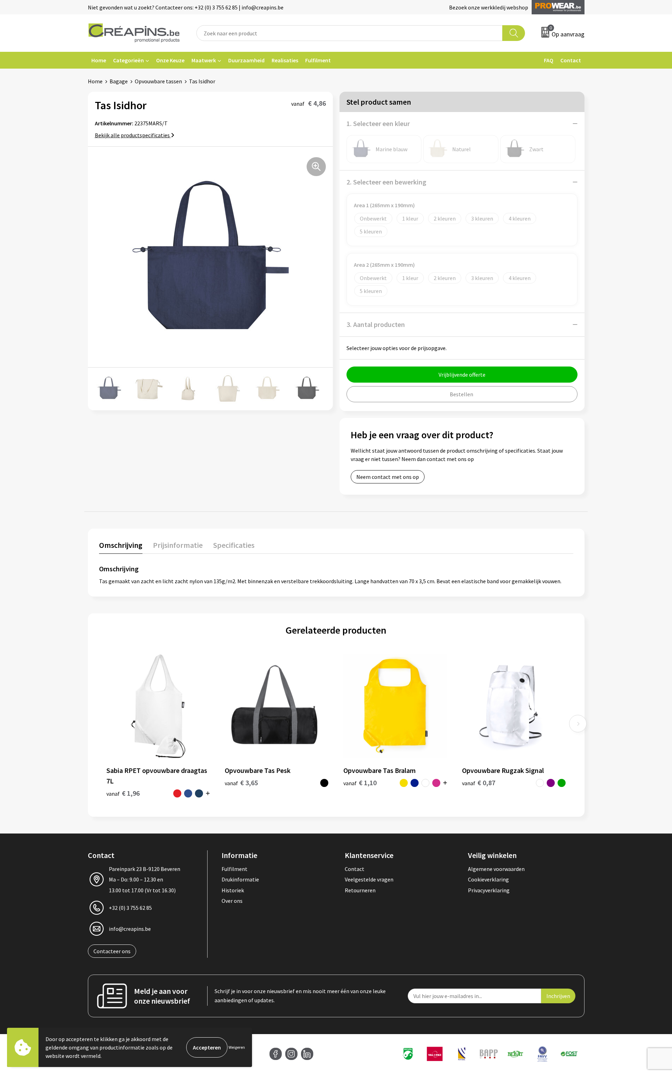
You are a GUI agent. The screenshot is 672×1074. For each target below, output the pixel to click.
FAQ (548, 60)
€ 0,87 (478, 782)
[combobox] (349, 33)
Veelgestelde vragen (369, 879)
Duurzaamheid (246, 60)
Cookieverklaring (488, 879)
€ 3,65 (241, 782)
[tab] (120, 546)
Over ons (232, 900)
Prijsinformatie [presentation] (178, 545)
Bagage (119, 81)
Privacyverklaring (489, 890)
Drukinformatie (240, 879)
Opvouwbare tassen (158, 81)
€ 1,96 (123, 793)
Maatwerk (203, 60)
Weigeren (237, 1047)
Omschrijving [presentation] (120, 545)
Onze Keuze (170, 60)
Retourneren (360, 890)
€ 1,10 (360, 782)
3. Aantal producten (375, 324)
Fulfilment (318, 60)
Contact (570, 60)
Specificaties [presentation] (233, 545)
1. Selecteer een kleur (378, 123)
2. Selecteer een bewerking (386, 181)
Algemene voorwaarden (496, 868)
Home (98, 60)
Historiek (233, 890)
